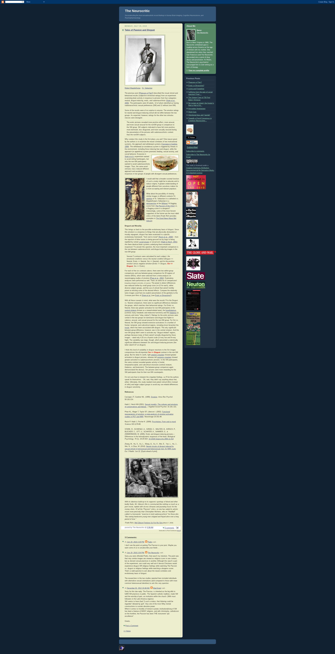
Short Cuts (192, 112)
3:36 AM (150, 527)
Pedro (150, 542)
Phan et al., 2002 (156, 278)
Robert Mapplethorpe (132, 88)
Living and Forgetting (196, 89)
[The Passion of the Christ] (151, 498)
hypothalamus (171, 310)
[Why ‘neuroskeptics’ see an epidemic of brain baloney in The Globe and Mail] (201, 254)
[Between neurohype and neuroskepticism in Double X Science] (193, 270)
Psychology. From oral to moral (164, 422)
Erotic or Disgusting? (163, 295)
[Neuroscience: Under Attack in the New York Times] (192, 237)
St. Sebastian (147, 88)
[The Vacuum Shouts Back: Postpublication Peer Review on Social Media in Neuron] (195, 288)
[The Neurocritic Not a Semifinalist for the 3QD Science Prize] (193, 345)
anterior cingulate (157, 355)
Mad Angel (157, 588)
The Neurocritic (137, 11)
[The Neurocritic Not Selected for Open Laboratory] (196, 189)
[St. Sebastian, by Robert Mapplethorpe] (145, 86)
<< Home (127, 631)
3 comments (169, 528)
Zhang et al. (146, 295)
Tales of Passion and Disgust (140, 30)
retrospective (151, 203)
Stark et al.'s (129, 156)
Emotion (154, 397)
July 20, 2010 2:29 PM (135, 542)
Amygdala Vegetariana (196, 109)
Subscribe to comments (195, 151)
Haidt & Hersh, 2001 (169, 242)
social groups (144, 242)
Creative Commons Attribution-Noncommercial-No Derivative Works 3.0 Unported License (200, 170)
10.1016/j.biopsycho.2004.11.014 (161, 439)
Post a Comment (131, 626)
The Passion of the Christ (165, 206)
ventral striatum (130, 310)
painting (149, 199)
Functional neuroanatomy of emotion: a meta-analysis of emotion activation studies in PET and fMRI (149, 414)
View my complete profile (198, 70)
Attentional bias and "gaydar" (199, 115)
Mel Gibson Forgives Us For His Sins (149, 523)
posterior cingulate (164, 357)
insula (127, 328)
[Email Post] (177, 528)
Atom (178, 530)
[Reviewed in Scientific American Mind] (192, 206)
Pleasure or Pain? (146, 93)
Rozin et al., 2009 (165, 237)
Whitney (164, 203)
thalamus (173, 313)
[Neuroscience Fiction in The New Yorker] (192, 248)
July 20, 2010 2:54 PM (135, 553)
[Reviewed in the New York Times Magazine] (191, 217)
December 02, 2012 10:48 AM (138, 588)
